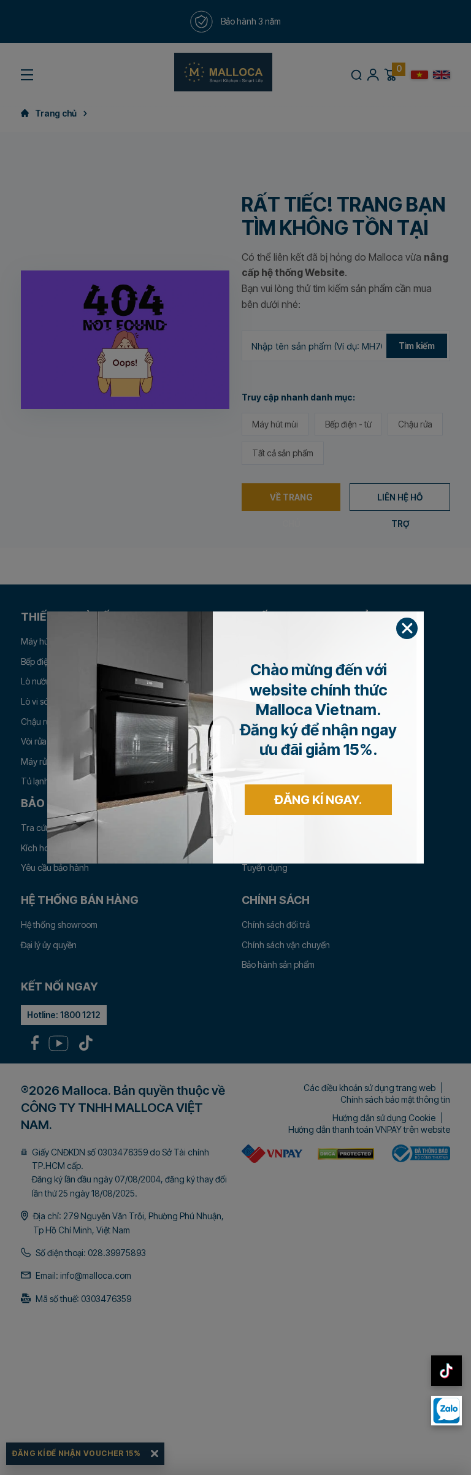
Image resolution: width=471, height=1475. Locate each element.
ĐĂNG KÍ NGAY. (318, 799)
